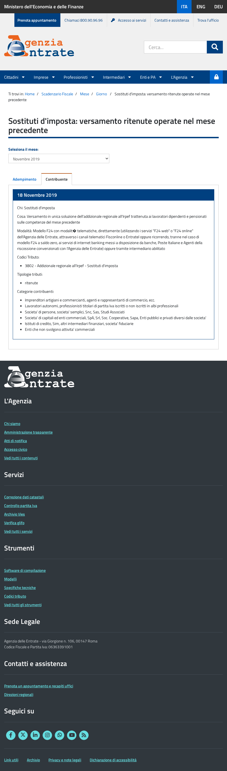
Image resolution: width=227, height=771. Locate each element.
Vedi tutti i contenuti (21, 458)
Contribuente (57, 179)
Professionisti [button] (76, 77)
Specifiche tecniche (20, 587)
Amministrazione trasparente (28, 432)
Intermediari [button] (114, 77)
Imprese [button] (41, 77)
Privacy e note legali (64, 760)
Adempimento (24, 179)
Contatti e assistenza (171, 20)
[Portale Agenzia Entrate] (39, 47)
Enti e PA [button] (148, 77)
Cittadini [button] (11, 77)
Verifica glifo (14, 523)
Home (30, 94)
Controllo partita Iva (20, 505)
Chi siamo (12, 423)
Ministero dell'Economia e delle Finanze (44, 6)
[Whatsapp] (59, 735)
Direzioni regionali (18, 694)
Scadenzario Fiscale (57, 94)
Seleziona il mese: (23, 149)
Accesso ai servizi (132, 20)
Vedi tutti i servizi (18, 531)
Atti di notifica (15, 441)
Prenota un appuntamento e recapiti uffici (38, 686)
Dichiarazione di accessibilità (113, 760)
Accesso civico (15, 449)
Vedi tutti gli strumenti (23, 605)
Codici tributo (15, 596)
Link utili (11, 760)
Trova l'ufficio (208, 20)
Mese (84, 94)
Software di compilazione (25, 570)
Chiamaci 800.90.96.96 (84, 20)
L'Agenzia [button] (179, 77)
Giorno (101, 94)
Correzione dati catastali (24, 497)
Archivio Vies (14, 514)
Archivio (33, 760)
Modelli (10, 579)
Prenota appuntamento (36, 20)
